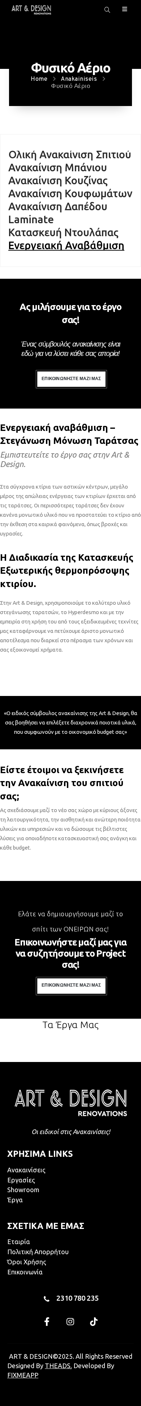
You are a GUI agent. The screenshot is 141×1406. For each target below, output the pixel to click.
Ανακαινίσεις (26, 1169)
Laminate (31, 220)
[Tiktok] (94, 1321)
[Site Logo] (31, 10)
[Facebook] (47, 1321)
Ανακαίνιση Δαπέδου (57, 207)
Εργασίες (21, 1180)
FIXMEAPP (22, 1375)
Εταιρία (18, 1241)
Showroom (23, 1189)
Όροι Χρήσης (26, 1261)
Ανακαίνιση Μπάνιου (57, 168)
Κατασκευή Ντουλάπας (63, 233)
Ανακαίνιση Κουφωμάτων (70, 194)
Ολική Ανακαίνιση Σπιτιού (69, 155)
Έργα (15, 1199)
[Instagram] (70, 1321)
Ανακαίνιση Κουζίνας (58, 181)
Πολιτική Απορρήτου (38, 1251)
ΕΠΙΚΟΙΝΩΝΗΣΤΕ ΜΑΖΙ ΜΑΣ (71, 379)
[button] (107, 10)
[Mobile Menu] (125, 8)
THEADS (57, 1365)
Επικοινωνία (25, 1271)
